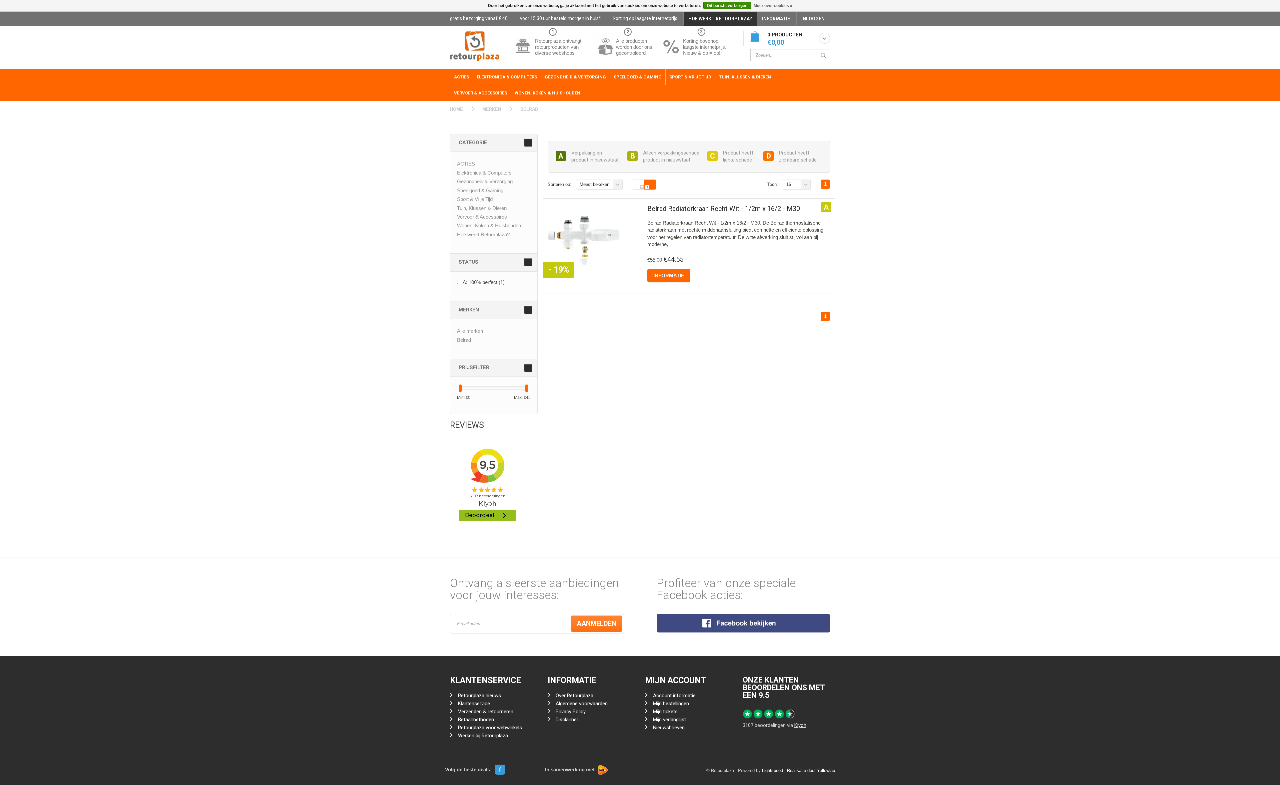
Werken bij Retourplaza (483, 736)
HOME (456, 109)
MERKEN (491, 109)
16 (788, 184)
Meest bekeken (594, 184)
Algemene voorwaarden (582, 704)
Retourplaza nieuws (479, 696)
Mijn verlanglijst (669, 720)
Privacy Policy (571, 712)
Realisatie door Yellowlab (811, 770)
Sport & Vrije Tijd (690, 76)
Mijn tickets (665, 712)
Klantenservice (474, 704)
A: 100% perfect (484, 282)
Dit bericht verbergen (727, 5)
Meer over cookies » (773, 5)
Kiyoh (800, 725)
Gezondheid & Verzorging (575, 76)
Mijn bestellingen (671, 704)
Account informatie (674, 696)
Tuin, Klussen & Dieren (745, 76)
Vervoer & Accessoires (480, 92)
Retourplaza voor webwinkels (490, 728)
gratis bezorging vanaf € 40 (479, 18)
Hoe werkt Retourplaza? (483, 234)
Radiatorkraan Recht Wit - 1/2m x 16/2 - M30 (723, 209)
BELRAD (529, 109)
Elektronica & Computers (507, 76)
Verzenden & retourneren (485, 712)
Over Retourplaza (574, 696)
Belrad (464, 340)
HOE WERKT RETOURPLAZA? (720, 18)
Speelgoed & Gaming (638, 76)
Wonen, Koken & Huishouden (547, 92)
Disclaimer (567, 720)
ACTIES (461, 76)
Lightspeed (772, 770)
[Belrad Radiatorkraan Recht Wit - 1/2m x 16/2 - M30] (583, 240)
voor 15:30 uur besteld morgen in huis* (560, 18)
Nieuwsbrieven (669, 728)
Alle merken (470, 331)
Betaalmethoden (476, 720)
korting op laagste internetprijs (645, 18)
